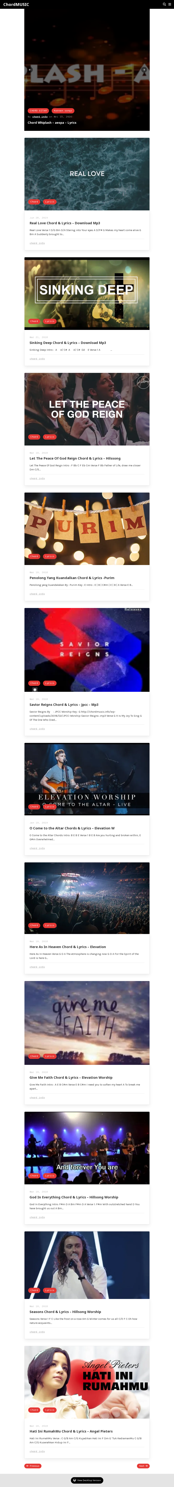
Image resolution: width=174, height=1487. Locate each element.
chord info (40, 116)
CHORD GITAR (38, 110)
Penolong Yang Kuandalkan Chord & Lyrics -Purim (72, 578)
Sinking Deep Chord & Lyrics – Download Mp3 (68, 342)
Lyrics (49, 201)
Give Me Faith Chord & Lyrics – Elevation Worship (71, 1077)
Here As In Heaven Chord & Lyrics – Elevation (68, 947)
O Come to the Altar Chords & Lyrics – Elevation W (72, 828)
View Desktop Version (89, 1480)
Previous (34, 1465)
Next (141, 1465)
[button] (169, 4)
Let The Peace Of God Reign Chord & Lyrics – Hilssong (75, 458)
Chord (34, 201)
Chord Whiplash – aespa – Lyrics (52, 123)
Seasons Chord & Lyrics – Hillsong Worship (65, 1311)
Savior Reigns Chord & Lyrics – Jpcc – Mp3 (64, 704)
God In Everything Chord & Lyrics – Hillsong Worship (74, 1197)
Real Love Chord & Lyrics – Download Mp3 (65, 223)
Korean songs (63, 110)
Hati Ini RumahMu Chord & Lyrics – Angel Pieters (71, 1431)
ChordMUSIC (16, 4)
